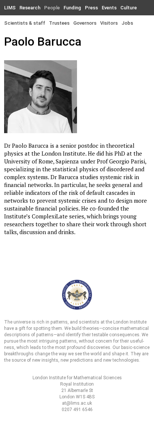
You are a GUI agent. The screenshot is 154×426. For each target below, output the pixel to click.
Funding (72, 7)
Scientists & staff (24, 23)
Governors (84, 23)
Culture (128, 7)
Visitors (109, 23)
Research (29, 7)
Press (91, 7)
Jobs (127, 23)
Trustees (59, 23)
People (52, 7)
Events (109, 7)
